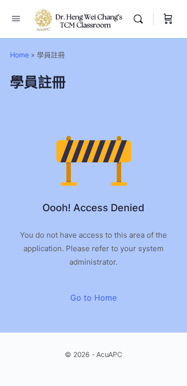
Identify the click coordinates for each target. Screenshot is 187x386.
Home (19, 54)
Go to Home (93, 298)
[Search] (140, 19)
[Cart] (168, 19)
